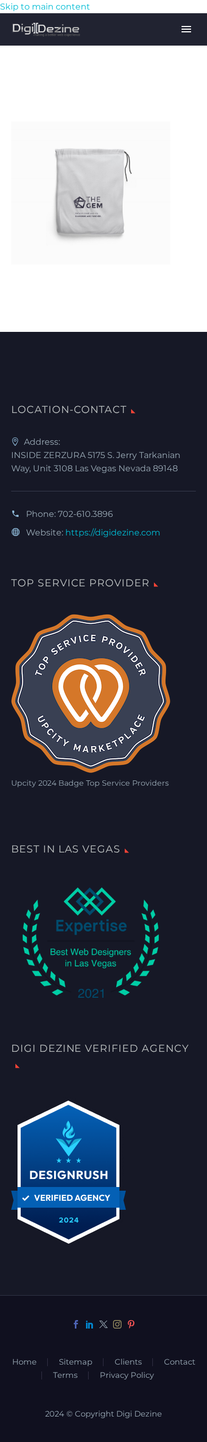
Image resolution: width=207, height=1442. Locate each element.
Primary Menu (186, 29)
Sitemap (75, 1362)
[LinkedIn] (89, 1324)
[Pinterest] (131, 1324)
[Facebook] (76, 1324)
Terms (65, 1375)
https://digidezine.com (112, 532)
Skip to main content (45, 7)
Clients (128, 1362)
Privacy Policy (127, 1375)
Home (24, 1362)
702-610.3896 (85, 514)
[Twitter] (103, 1324)
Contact (179, 1362)
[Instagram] (117, 1324)
